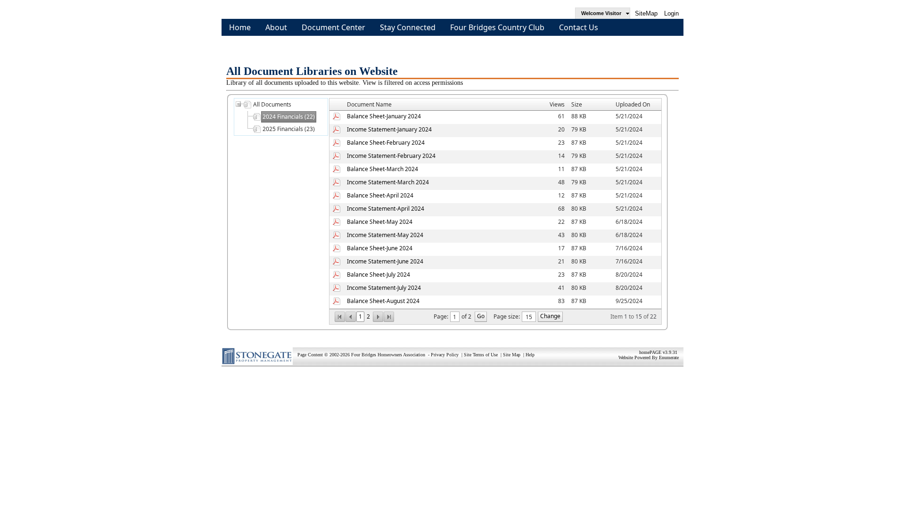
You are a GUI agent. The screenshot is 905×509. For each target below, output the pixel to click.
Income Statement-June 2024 (385, 261)
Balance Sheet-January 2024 (384, 116)
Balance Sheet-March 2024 (382, 169)
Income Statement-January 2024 (389, 129)
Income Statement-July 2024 (384, 288)
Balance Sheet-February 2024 (386, 143)
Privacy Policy (445, 354)
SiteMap (646, 13)
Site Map (511, 354)
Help (530, 354)
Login (671, 13)
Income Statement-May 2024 (385, 235)
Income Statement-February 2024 (391, 156)
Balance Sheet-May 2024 (379, 222)
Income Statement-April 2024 (385, 209)
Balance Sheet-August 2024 (383, 301)
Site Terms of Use (481, 354)
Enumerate (669, 357)
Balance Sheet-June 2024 (379, 248)
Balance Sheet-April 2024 (380, 195)
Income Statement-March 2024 (388, 182)
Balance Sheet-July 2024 (378, 275)
